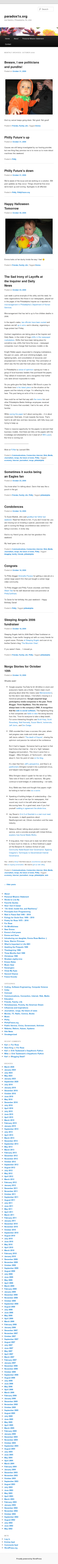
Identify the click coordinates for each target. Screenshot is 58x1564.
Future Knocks (10, 976)
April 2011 (8, 1212)
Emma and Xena (11, 935)
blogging (7, 554)
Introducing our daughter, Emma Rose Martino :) (25, 938)
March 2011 (9, 1214)
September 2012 (11, 1164)
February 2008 (10, 1324)
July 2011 (8, 1203)
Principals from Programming (17, 911)
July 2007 (8, 1345)
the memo (38, 399)
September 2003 (11, 1481)
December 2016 (11, 1102)
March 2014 (9, 1138)
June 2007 (8, 1348)
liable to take (32, 713)
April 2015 (8, 1117)
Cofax (6, 990)
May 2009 (8, 1280)
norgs (31, 460)
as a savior (35, 790)
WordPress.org (10, 1547)
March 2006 (9, 1392)
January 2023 (10, 1078)
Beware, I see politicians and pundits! (21, 64)
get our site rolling (39, 865)
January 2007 (10, 1362)
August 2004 (9, 1448)
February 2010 (10, 1253)
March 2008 (9, 1321)
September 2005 (11, 1410)
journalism (24, 460)
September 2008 (11, 1303)
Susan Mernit (36, 722)
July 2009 (8, 1274)
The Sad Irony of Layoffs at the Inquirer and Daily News (23, 280)
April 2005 (8, 1425)
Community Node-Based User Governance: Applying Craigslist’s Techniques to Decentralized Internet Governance (30, 852)
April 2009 (8, 1283)
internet (16, 460)
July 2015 (8, 1111)
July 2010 (8, 1238)
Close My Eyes (10, 970)
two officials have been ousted (34, 322)
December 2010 (11, 1223)
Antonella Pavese (25, 575)
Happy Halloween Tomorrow (16, 206)
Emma (38, 125)
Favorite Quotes (11, 902)
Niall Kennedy (24, 722)
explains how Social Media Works (22, 835)
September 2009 (11, 1268)
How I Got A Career (12, 905)
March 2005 (9, 1428)
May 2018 (8, 1099)
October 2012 (10, 1161)
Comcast (8, 992)
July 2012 (8, 1170)
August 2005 (9, 1413)
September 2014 (11, 1129)
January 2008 (10, 1327)
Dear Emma (9, 929)
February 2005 (10, 1431)
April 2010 (8, 1247)
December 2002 (11, 1508)
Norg (16, 862)
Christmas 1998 (11, 956)
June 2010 (8, 1241)
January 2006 (10, 1398)
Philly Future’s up (16, 137)
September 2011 (11, 1197)
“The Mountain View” (29, 643)
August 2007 (9, 1342)
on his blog (38, 758)
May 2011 (8, 1209)
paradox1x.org (15, 16)
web (46, 875)
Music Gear (9, 964)
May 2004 (8, 1457)
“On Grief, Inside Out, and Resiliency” (21, 908)
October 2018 (10, 1093)
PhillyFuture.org (23, 192)
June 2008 (8, 1312)
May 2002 (8, 1528)
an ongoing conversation (15, 865)
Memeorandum (46, 692)
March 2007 (9, 1357)
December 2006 (11, 1365)
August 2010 (9, 1235)
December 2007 (11, 1330)
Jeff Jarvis (13, 725)
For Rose (8, 923)
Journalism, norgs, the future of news (19, 457)
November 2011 (11, 1191)
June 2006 (8, 1383)
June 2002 (8, 1525)
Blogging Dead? (18, 1056)
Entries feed (9, 1542)
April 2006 (8, 1389)
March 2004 (9, 1463)
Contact (8, 44)
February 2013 (10, 1152)
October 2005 (10, 1407)
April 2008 (8, 1318)
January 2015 (10, 1126)
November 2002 (11, 1510)
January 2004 (10, 1469)
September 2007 (11, 1339)
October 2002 (10, 1514)
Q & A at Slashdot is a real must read (35, 814)
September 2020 (11, 1081)
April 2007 (8, 1354)
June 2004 (8, 1454)
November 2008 (11, 1297)
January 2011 (10, 1220)
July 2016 (8, 1105)
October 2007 (10, 1336)
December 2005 (11, 1401)
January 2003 (10, 1505)
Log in (7, 1539)
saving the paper (16, 414)
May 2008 (8, 1315)
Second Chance (11, 973)
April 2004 (8, 1460)
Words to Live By (11, 899)
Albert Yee (8, 590)
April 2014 (8, 1135)
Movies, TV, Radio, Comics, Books (19, 1013)
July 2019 (8, 1084)
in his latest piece (23, 387)
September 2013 (11, 1143)
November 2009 (11, 1262)
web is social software (25, 710)
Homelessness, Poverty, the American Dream (24, 1004)
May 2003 (8, 1493)
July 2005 (8, 1416)
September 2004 (11, 1445)
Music (7, 1016)
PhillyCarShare (10, 593)
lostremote (47, 722)
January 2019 (10, 1087)
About (16, 38)
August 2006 (9, 1377)
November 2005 (11, 1404)
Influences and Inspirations (16, 1007)
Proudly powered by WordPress (29, 1558)
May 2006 (8, 1386)
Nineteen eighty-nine (13, 959)
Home (7, 38)
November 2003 (11, 1475)
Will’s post (46, 434)
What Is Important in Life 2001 (17, 944)
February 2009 (10, 1288)
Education (8, 998)
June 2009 (8, 1277)
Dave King (8, 1047)
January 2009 (10, 1291)
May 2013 (8, 1146)
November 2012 (11, 1158)
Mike (6, 1053)
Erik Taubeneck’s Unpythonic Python (27, 1050)
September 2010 (11, 1232)
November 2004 (11, 1439)
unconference (36, 862)
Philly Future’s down (19, 170)
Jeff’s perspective (31, 763)
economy (8, 460)
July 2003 (8, 1487)
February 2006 (10, 1395)
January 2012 (10, 1185)
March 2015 (9, 1120)
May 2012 (8, 1173)
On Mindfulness (11, 926)
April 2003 (8, 1496)
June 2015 (8, 1114)
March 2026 (9, 1066)
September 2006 (11, 1374)
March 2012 (9, 1179)
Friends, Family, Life (20, 125)
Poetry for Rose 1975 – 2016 (16, 920)
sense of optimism (26, 369)
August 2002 (9, 1519)
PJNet (13, 449)
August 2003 (9, 1484)
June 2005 (8, 1419)
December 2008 (11, 1294)
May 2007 (8, 1351)
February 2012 (10, 1182)
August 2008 (9, 1306)
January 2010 (10, 1256)
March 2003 (9, 1499)
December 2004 (11, 1436)
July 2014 (8, 1131)
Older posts (10, 884)
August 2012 (9, 1167)
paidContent (14, 766)
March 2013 (9, 1149)
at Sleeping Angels (31, 640)
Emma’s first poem (12, 932)
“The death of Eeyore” (34, 737)
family (14, 554)
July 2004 (8, 1451)
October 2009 (10, 1265)
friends (20, 554)
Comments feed (11, 1545)
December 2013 (11, 1140)
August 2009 (9, 1271)
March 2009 (9, 1286)
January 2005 (10, 1434)
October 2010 (10, 1229)
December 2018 (11, 1090)
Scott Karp (41, 719)
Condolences (13, 506)
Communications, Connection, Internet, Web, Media (32, 455)
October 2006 (10, 1371)
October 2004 (10, 1443)
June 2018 (8, 1096)
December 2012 (11, 1155)
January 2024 (10, 1069)
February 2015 (10, 1123)
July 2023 (8, 1072)
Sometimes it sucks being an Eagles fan (22, 474)
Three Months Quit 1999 (14, 953)
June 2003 (8, 1490)
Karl (6, 1044)
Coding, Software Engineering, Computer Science (26, 987)
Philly (14, 159)
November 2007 (11, 1333)
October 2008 (10, 1300)
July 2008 (8, 1309)
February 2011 (10, 1217)
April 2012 (8, 1176)
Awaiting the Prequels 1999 (16, 947)
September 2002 (11, 1517)
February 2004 (10, 1466)
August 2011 (9, 1200)
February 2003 (10, 1502)
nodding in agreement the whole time (31, 808)
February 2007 (10, 1360)
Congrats (10, 566)
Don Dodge (26, 725)
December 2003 (11, 1472)
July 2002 (8, 1522)
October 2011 (10, 1194)
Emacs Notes (10, 961)
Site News (8, 1031)
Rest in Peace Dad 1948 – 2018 (17, 914)
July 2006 (8, 1380)
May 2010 (8, 1244)
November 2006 (11, 1368)
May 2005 (8, 1422)
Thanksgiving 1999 (12, 950)
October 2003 (10, 1478)
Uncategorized (10, 1034)
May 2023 (8, 1075)
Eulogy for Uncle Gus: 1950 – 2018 (19, 917)
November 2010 (11, 1226)
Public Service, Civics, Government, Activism (24, 1025)
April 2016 (8, 1108)
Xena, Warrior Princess (14, 941)
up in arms (21, 325)
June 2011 (8, 1206)
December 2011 (11, 1188)
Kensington (9, 967)
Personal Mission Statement (33, 38)
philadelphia (39, 460)
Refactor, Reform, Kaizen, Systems (19, 1028)
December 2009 (11, 1259)
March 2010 (9, 1250)
